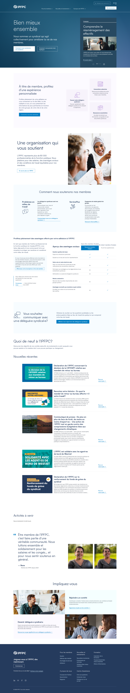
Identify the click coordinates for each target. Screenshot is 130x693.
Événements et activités (81, 661)
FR (115, 3)
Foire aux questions (82, 674)
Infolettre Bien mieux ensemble (82, 665)
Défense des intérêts (65, 658)
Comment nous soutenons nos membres (23, 48)
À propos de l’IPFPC (79, 8)
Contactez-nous (18, 284)
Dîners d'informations (100, 664)
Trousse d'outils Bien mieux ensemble (99, 660)
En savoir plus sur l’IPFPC (26, 170)
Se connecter (111, 8)
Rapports (62, 679)
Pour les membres (46, 8)
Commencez (19, 666)
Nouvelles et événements (62, 8)
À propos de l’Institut (65, 674)
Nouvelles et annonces (83, 658)
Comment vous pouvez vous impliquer (47, 48)
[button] (104, 64)
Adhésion (62, 663)
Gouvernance (63, 677)
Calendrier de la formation (98, 656)
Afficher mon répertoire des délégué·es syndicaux (72, 321)
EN (114, 3)
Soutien (62, 656)
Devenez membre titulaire (90, 247)
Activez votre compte (36, 671)
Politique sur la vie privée (82, 680)
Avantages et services (66, 660)
